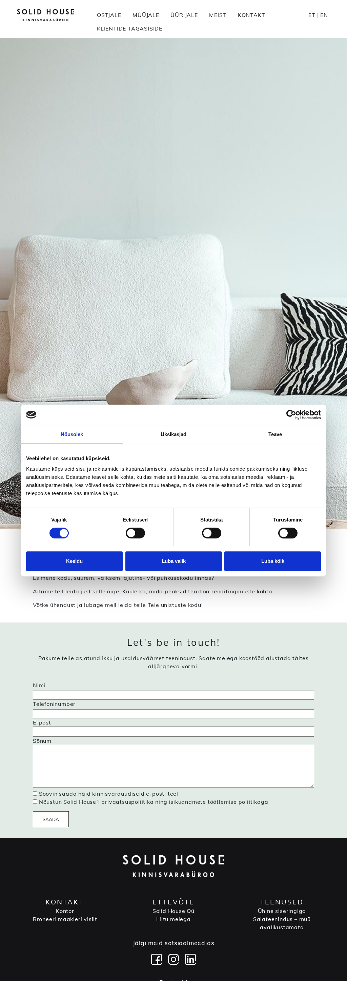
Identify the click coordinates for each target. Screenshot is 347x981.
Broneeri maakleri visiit (65, 919)
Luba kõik (272, 561)
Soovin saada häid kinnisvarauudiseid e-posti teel (108, 793)
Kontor (65, 910)
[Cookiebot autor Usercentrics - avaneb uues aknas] (291, 415)
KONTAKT (251, 15)
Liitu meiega (173, 919)
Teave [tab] (275, 434)
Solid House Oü (173, 910)
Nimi (39, 685)
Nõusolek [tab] (72, 434)
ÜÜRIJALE (184, 15)
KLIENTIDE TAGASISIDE (129, 28)
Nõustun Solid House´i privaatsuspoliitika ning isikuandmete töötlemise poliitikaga (153, 801)
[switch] (135, 533)
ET (311, 15)
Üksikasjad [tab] (174, 434)
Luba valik (174, 561)
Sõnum (42, 740)
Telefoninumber (54, 703)
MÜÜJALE (145, 15)
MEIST (217, 15)
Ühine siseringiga (282, 910)
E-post (42, 722)
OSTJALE (109, 15)
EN (324, 15)
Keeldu (74, 561)
